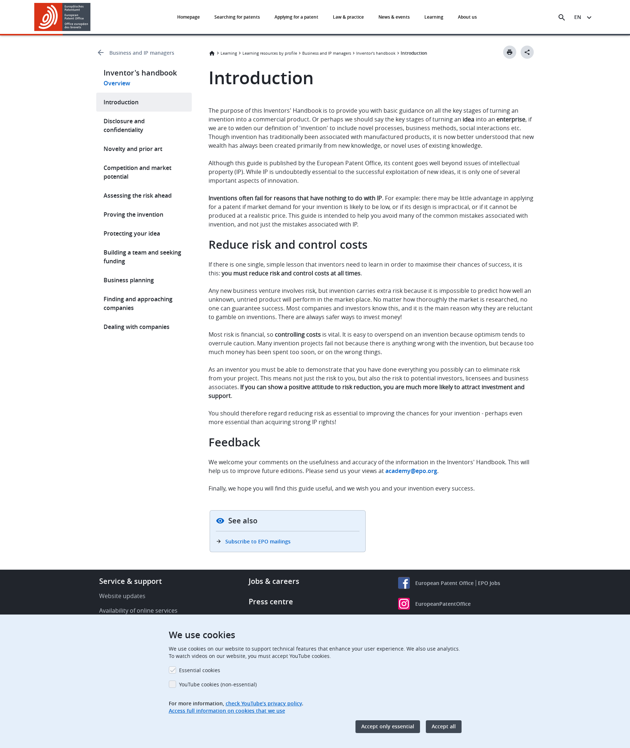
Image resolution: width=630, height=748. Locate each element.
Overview (117, 83)
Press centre (271, 601)
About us (467, 17)
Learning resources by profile (269, 53)
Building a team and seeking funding (142, 256)
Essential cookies (199, 670)
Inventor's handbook (376, 53)
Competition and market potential (137, 172)
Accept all (444, 726)
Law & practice (348, 17)
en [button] (577, 16)
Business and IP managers (141, 52)
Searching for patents (237, 17)
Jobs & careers (274, 581)
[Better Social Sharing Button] (527, 52)
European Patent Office (444, 583)
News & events (394, 17)
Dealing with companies (137, 327)
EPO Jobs (489, 583)
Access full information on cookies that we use (227, 710)
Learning (433, 17)
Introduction (121, 102)
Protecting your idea (132, 233)
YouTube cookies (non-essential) (218, 684)
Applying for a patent (296, 17)
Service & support (130, 581)
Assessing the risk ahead (138, 195)
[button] (92, 17)
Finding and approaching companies (138, 303)
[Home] (62, 17)
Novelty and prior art (133, 149)
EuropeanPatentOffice (443, 603)
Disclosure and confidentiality (124, 125)
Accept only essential (387, 726)
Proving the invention (133, 214)
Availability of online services (138, 610)
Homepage (188, 17)
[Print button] (509, 52)
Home (212, 53)
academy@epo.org (411, 471)
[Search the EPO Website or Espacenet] (561, 17)
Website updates (122, 596)
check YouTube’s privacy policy (264, 703)
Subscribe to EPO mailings (258, 541)
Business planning (129, 280)
